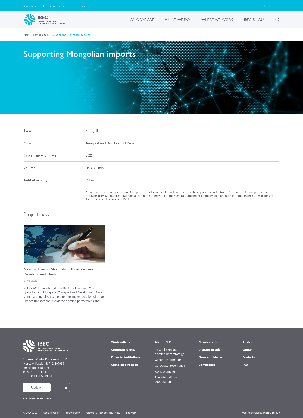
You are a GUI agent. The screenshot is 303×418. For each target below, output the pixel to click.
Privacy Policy (72, 412)
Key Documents (165, 371)
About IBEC (163, 342)
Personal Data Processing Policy (103, 412)
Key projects (41, 34)
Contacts (30, 5)
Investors (79, 5)
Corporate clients (123, 349)
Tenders (247, 342)
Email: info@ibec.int (36, 368)
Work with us (120, 342)
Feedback (36, 387)
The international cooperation (166, 379)
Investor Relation (211, 349)
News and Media (210, 357)
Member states (209, 342)
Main (27, 34)
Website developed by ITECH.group (260, 412)
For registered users (37, 398)
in (65, 387)
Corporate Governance (170, 365)
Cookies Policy (51, 412)
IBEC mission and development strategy (169, 352)
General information (168, 360)
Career (247, 349)
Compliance (207, 365)
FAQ (245, 365)
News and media (54, 5)
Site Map (131, 412)
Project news (37, 214)
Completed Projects (124, 365)
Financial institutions (125, 357)
